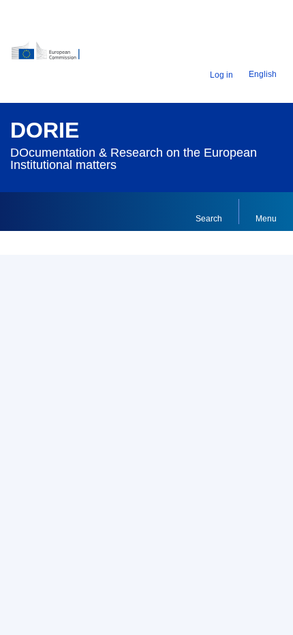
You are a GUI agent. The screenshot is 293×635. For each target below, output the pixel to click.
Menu (266, 218)
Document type (54, 504)
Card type (43, 376)
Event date (45, 594)
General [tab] (38, 344)
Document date (55, 549)
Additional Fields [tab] (114, 344)
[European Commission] (58, 55)
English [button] (263, 74)
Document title (53, 415)
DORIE (44, 130)
